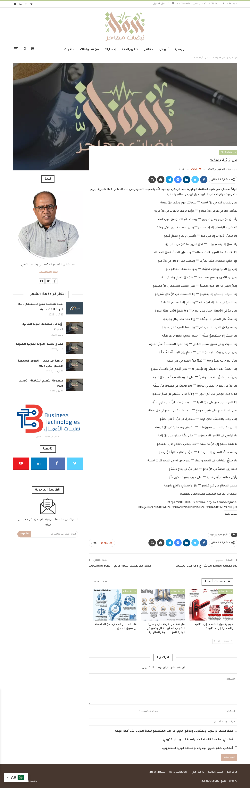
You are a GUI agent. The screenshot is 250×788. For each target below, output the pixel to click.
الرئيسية (180, 49)
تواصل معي (199, 4)
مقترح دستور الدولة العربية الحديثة (39, 344)
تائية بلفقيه (223, 535)
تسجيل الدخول (161, 4)
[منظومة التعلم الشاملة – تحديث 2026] (74, 385)
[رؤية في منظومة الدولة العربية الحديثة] (74, 328)
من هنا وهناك (89, 49)
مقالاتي (149, 49)
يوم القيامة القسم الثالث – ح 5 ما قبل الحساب (206, 566)
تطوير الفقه (129, 49)
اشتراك (24, 534)
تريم (212, 535)
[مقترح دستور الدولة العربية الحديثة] (74, 348)
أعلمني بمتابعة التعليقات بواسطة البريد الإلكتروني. (197, 739)
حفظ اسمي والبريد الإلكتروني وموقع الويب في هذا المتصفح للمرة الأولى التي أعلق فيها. (174, 731)
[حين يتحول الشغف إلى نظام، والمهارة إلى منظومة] (211, 604)
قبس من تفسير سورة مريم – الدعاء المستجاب (120, 566)
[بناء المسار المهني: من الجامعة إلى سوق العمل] (115, 604)
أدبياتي (164, 49)
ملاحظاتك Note (181, 4)
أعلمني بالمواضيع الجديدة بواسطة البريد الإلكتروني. (197, 748)
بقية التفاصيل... (48, 272)
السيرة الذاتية (216, 4)
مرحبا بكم (232, 4)
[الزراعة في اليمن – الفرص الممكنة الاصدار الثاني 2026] (74, 365)
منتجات (69, 49)
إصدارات (110, 49)
